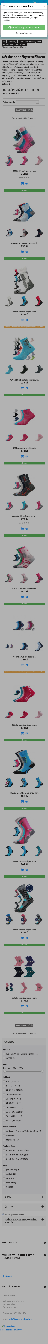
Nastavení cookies (24, 33)
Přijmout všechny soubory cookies (24, 27)
